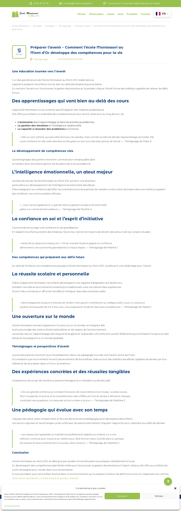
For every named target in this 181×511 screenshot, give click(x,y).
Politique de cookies (12, 506)
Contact (145, 14)
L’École (81, 14)
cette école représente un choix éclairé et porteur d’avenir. (45, 478)
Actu (120, 14)
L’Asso (110, 14)
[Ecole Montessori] (25, 14)
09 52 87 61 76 (41, 3)
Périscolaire (96, 14)
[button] (175, 488)
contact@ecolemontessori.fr (77, 3)
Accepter (122, 496)
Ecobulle (132, 14)
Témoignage (41, 59)
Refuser (159, 496)
